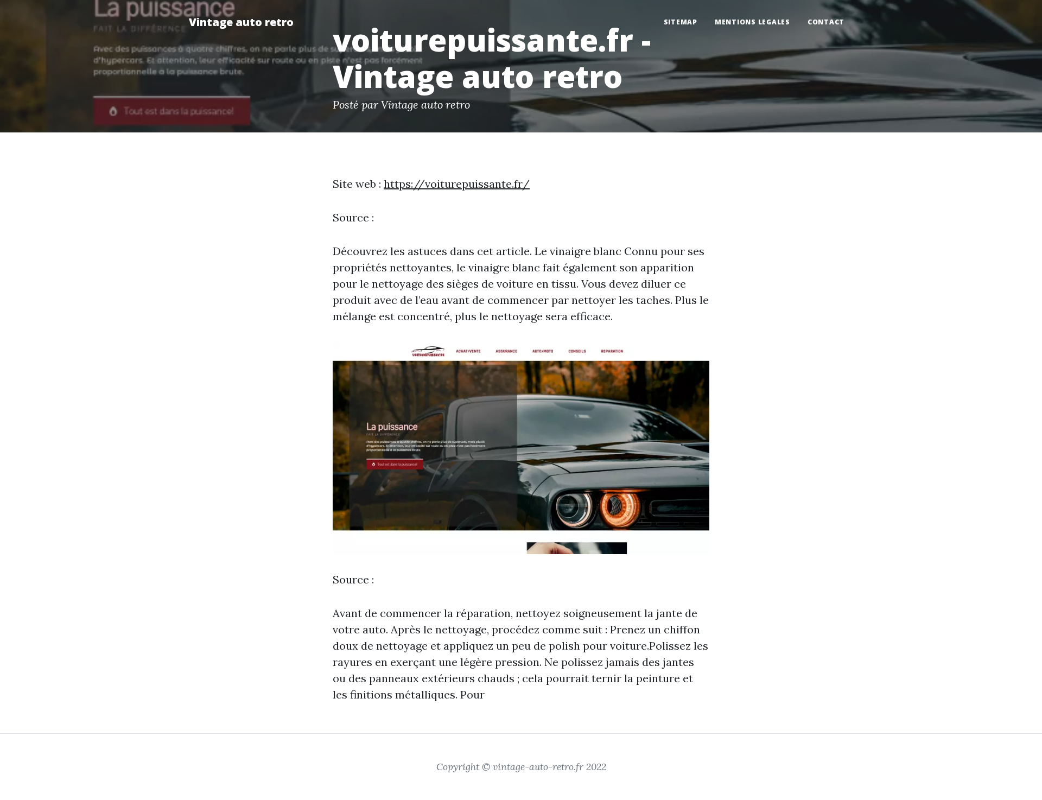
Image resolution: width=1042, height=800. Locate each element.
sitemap (680, 22)
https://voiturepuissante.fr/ (457, 184)
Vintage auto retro (241, 22)
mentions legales (752, 22)
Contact (826, 22)
